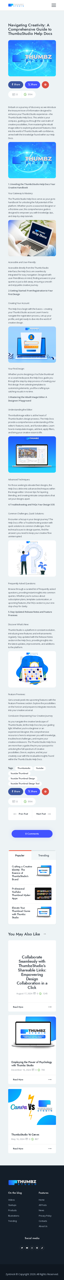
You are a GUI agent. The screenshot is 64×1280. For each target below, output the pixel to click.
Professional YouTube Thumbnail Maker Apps (21, 893)
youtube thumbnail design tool (25, 783)
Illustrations (13, 1215)
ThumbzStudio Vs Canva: (25, 1134)
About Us (43, 1226)
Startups (12, 1205)
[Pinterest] (37, 1248)
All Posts (43, 1205)
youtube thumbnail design (23, 778)
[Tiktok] (42, 1248)
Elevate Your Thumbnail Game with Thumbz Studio (21, 912)
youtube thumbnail (19, 773)
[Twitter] (22, 1248)
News (41, 1210)
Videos (11, 1199)
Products (12, 1210)
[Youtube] (27, 1248)
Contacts (43, 1220)
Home (42, 1199)
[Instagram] (32, 1248)
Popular (19, 855)
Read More (18, 1007)
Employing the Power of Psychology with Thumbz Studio (31, 1063)
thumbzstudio (24, 768)
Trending (43, 855)
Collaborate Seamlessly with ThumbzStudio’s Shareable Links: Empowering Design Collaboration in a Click (32, 972)
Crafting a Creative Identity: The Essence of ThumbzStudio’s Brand (22, 873)
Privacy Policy (45, 1215)
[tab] (19, 855)
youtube (39, 768)
